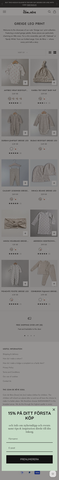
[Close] (53, 409)
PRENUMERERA (29, 459)
